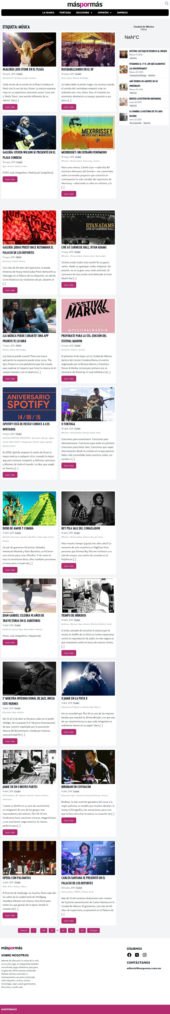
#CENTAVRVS (25, 438)
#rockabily (84, 78)
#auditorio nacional (11, 629)
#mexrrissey (88, 161)
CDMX (18, 257)
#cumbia (24, 537)
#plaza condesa (21, 166)
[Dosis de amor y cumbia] (29, 508)
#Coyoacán (7, 712)
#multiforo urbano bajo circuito (41, 537)
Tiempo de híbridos (73, 615)
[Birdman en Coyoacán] (88, 767)
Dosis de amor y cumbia (18, 528)
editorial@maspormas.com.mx (144, 968)
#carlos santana (67, 892)
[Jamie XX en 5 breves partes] (29, 767)
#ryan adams (101, 256)
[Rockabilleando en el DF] (88, 49)
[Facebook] (129, 954)
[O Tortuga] (88, 404)
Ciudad (19, 74)
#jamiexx (23, 795)
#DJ (17, 795)
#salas (42, 442)
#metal (15, 261)
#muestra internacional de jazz (88, 795)
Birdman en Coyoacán (76, 786)
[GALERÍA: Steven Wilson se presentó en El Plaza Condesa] (29, 133)
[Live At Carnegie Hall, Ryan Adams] (88, 227)
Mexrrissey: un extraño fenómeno (84, 152)
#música (33, 78)
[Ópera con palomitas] (29, 858)
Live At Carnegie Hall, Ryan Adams (83, 247)
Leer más (10, 106)
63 (63, 930)
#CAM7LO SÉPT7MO (11, 438)
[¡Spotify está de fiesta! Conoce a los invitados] (29, 404)
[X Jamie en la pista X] (88, 679)
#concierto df (8, 78)
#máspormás (27, 442)
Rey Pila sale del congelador (80, 528)
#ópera (24, 886)
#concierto (7, 261)
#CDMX (77, 892)
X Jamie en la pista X (74, 698)
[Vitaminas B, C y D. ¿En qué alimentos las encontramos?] (124, 69)
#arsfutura (65, 624)
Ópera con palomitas (17, 877)
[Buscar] (167, 3)
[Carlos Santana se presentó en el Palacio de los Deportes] (88, 858)
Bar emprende (136, 123)
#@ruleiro (65, 161)
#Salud (13, 350)
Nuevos (23, 930)
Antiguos (93, 930)
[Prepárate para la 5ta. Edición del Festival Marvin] (88, 316)
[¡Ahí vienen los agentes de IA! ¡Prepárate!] (124, 87)
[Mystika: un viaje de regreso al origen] (124, 54)
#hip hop (74, 624)
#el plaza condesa (22, 78)
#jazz (81, 624)
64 (72, 930)
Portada (65, 12)
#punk (93, 432)
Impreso (122, 12)
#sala (92, 707)
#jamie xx (78, 707)
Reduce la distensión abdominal (145, 98)
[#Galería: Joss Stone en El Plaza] (29, 49)
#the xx (97, 707)
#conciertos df (67, 707)
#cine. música (66, 78)
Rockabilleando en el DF (77, 69)
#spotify (49, 442)
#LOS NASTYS (15, 442)
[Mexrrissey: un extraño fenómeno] (88, 133)
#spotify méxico (9, 446)
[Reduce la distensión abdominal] (124, 102)
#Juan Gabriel (29, 629)
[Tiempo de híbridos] (88, 596)
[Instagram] (144, 954)
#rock (92, 256)
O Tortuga (68, 424)
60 (44, 930)
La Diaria (48, 12)
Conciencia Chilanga (138, 75)
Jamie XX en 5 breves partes (20, 786)
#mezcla (30, 795)
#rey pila (94, 537)
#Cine (10, 886)
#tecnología (21, 350)
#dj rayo (45, 438)
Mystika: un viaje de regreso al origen (148, 51)
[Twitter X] (136, 954)
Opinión (103, 12)
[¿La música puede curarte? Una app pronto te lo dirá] (29, 316)
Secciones (82, 12)
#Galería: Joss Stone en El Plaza (23, 69)
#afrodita (6, 537)
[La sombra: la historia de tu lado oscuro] (124, 117)
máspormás (9, 1009)
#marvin (74, 350)
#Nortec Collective (99, 624)
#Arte (5, 886)
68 (82, 930)
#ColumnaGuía (76, 161)
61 (52, 930)
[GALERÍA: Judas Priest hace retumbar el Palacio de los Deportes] (29, 227)
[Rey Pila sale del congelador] (88, 508)
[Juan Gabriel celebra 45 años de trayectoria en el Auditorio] (29, 596)
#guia (5, 166)
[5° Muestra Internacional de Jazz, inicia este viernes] (29, 679)
